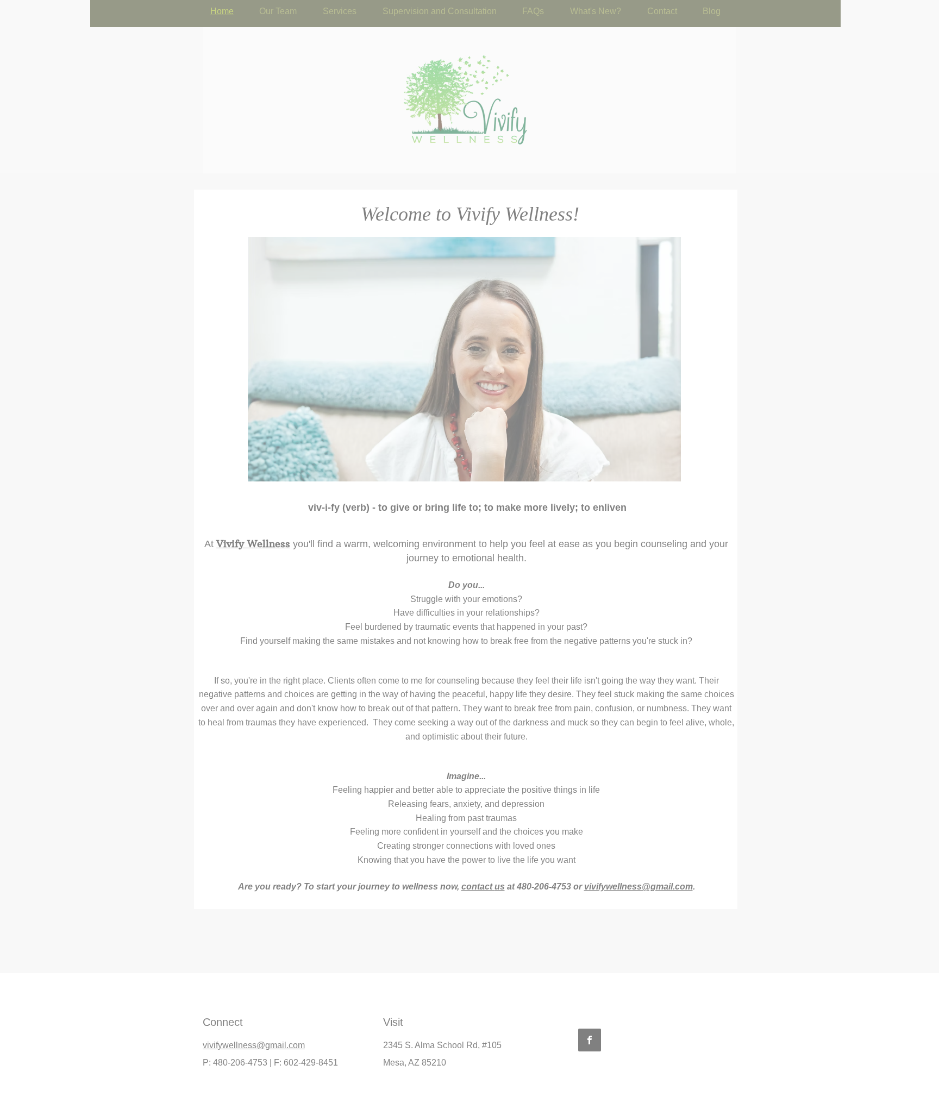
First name (315, 1009)
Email (307, 959)
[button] (715, 906)
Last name (315, 1062)
